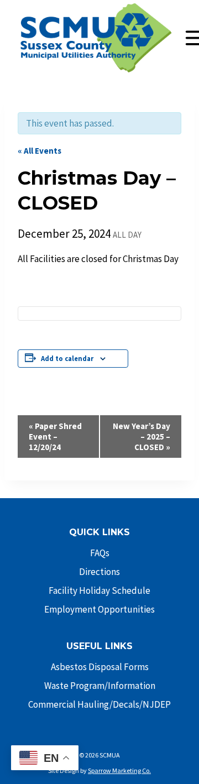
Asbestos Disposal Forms (100, 667)
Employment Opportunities (99, 609)
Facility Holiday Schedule (99, 590)
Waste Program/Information (99, 686)
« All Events (39, 150)
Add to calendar (67, 358)
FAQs (99, 553)
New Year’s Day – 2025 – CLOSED (141, 436)
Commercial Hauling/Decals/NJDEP (99, 704)
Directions (99, 572)
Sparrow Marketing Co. (119, 770)
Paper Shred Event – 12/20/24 (55, 436)
